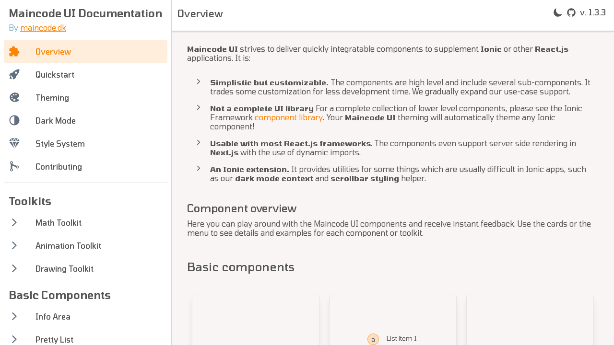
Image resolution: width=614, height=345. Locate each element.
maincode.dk (43, 27)
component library (289, 117)
